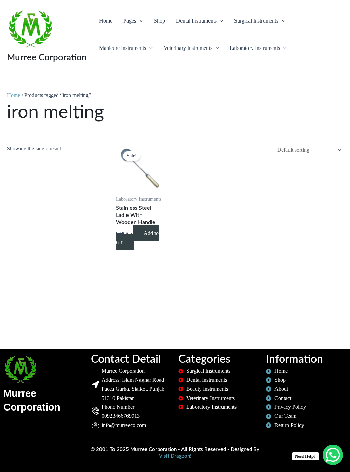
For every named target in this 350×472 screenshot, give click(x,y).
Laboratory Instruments (255, 48)
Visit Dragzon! (175, 456)
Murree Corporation (47, 57)
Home (105, 21)
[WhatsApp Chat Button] (333, 455)
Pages (129, 21)
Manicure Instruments (122, 48)
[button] (139, 20)
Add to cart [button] (137, 237)
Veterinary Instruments (188, 48)
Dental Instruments (196, 21)
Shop (159, 21)
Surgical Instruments (256, 21)
